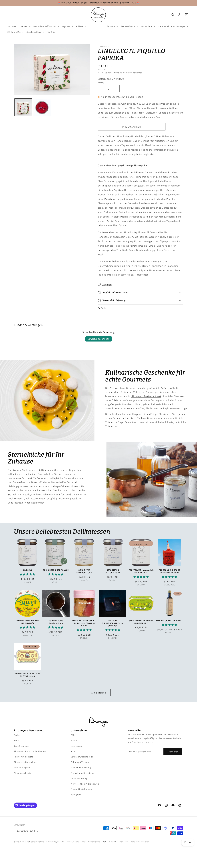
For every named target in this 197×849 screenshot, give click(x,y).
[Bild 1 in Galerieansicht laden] (23, 107)
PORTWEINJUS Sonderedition (56, 621)
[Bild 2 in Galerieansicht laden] (42, 107)
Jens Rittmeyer (21, 745)
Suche (17, 735)
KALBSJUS (27, 570)
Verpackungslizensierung (83, 772)
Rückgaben (76, 794)
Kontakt (75, 740)
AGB (73, 751)
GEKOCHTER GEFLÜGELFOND (84, 571)
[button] (25, 26)
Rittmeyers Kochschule (25, 762)
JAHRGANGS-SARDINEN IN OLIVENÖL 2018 (27, 675)
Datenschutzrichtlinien (82, 756)
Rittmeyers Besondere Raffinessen (33, 842)
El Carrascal (104, 46)
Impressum (76, 745)
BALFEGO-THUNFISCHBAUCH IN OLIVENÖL (112, 623)
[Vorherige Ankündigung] (15, 3)
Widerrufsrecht (73, 842)
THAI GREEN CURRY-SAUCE (56, 570)
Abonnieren (173, 751)
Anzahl (101, 82)
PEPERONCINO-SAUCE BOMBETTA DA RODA (169, 571)
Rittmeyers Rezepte (23, 756)
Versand (111, 73)
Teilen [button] (104, 308)
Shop (16, 740)
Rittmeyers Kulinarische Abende (30, 751)
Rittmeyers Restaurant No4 (146, 396)
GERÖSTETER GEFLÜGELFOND (112, 571)
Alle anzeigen (98, 692)
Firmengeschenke (22, 772)
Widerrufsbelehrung (81, 767)
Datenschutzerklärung (91, 842)
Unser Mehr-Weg (79, 778)
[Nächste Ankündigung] (182, 3)
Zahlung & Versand (80, 762)
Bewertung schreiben (98, 338)
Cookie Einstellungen (81, 789)
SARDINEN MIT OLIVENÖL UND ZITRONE (141, 621)
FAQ (72, 735)
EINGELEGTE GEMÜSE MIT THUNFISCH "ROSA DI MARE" (84, 623)
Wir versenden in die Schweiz (85, 783)
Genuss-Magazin (22, 767)
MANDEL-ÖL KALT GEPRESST (169, 620)
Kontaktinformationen (140, 842)
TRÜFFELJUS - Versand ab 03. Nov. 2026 (141, 571)
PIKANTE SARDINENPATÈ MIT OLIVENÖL (27, 621)
